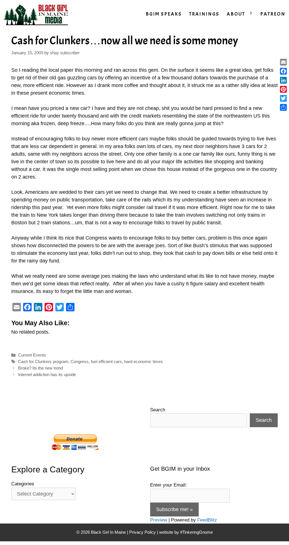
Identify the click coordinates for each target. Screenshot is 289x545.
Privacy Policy (142, 532)
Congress (80, 361)
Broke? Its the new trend (40, 368)
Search (157, 409)
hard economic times (143, 361)
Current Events (32, 355)
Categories (22, 484)
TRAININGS (204, 14)
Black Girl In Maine (109, 532)
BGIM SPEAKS (164, 14)
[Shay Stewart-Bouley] (37, 14)
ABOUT (236, 14)
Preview (158, 520)
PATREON (272, 14)
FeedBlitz (207, 520)
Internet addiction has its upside (47, 374)
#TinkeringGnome (196, 532)
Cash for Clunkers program (43, 361)
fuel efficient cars (106, 361)
